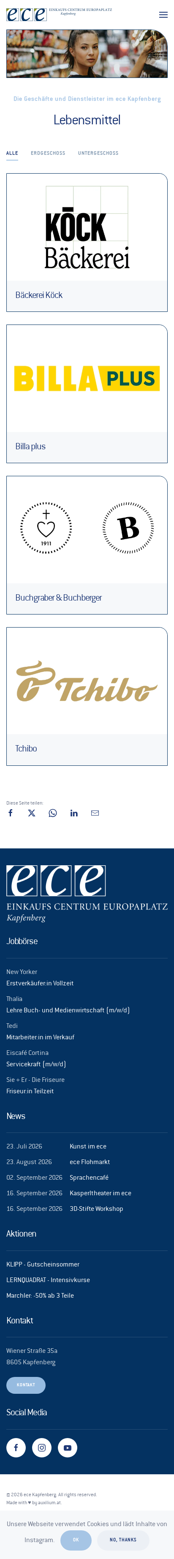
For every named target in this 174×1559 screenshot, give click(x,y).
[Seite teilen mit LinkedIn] (74, 813)
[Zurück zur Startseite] (59, 15)
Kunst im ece (88, 1147)
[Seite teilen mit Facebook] (10, 813)
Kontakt (26, 1385)
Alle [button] (12, 153)
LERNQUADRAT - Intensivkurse (48, 1280)
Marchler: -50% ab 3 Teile (40, 1296)
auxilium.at (49, 1503)
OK (76, 1540)
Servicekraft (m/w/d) (36, 1065)
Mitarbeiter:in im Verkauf (40, 1038)
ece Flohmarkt (90, 1162)
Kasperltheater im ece (100, 1194)
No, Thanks (123, 1540)
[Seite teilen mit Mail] (95, 813)
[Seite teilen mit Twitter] (31, 813)
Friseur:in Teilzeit (30, 1092)
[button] (163, 15)
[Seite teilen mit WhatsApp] (53, 813)
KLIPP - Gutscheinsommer (42, 1265)
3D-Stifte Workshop (96, 1209)
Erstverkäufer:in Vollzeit (40, 984)
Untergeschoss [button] (98, 153)
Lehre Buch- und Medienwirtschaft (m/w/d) (68, 1011)
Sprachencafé (89, 1178)
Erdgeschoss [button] (48, 153)
